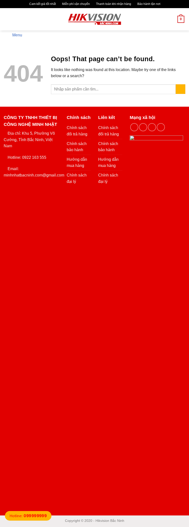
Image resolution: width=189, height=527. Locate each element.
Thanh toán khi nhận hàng (113, 4)
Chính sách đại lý (77, 178)
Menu (17, 35)
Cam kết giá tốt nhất (42, 4)
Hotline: (28, 516)
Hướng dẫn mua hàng (77, 162)
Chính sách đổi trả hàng (77, 131)
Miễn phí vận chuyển (75, 4)
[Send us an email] (161, 127)
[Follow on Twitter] (152, 127)
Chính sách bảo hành (77, 147)
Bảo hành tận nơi (148, 4)
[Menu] (7, 19)
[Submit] (180, 89)
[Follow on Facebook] (134, 127)
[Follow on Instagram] (143, 127)
